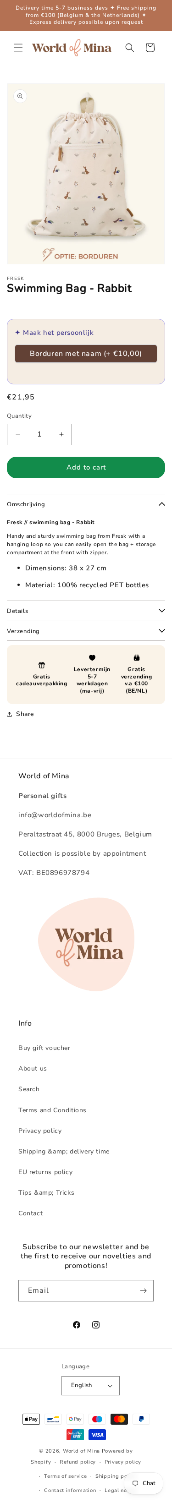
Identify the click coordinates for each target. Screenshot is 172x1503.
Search (29, 1089)
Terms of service (65, 1476)
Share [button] (25, 714)
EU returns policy (45, 1172)
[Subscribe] (143, 1290)
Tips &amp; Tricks (46, 1192)
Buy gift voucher (44, 1048)
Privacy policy (39, 1130)
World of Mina (81, 1451)
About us (32, 1068)
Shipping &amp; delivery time (64, 1151)
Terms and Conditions (52, 1110)
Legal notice (120, 1490)
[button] (18, 48)
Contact (30, 1213)
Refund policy (78, 1462)
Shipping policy (116, 1476)
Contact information (70, 1490)
